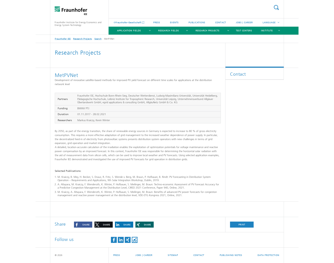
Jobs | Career (244, 22)
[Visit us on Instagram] (135, 240)
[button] (83, 225)
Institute (267, 30)
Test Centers (244, 30)
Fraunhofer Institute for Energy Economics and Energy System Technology (78, 23)
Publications (197, 22)
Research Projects (207, 30)
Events (174, 22)
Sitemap (173, 255)
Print (241, 224)
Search (276, 8)
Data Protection (268, 255)
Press (156, 22)
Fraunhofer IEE (63, 38)
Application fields (129, 30)
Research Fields (168, 30)
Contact (220, 22)
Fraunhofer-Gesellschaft (128, 22)
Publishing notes (231, 255)
